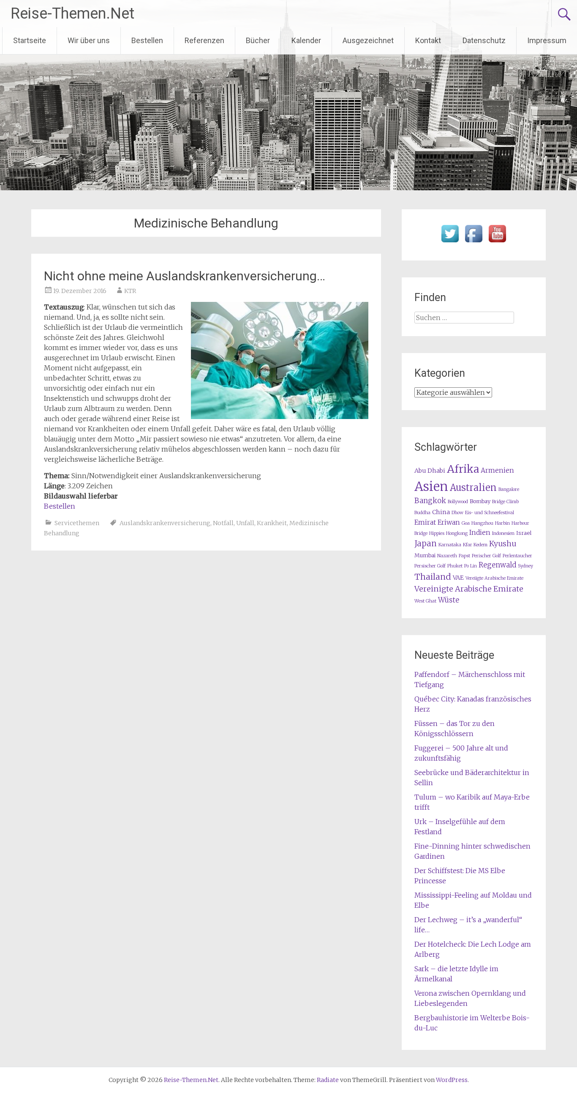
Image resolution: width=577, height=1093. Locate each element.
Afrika (463, 469)
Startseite (29, 40)
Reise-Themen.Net (72, 13)
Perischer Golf (486, 556)
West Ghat (425, 601)
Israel (523, 533)
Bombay (480, 501)
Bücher (258, 40)
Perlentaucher (517, 556)
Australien (473, 487)
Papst (464, 556)
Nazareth (447, 556)
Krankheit (272, 523)
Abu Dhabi (429, 470)
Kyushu (502, 543)
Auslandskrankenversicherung (165, 523)
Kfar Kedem (475, 545)
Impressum (546, 40)
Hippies (436, 533)
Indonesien (503, 533)
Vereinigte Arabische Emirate (468, 589)
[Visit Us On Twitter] (450, 242)
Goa (466, 523)
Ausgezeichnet (368, 40)
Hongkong (457, 533)
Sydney (525, 566)
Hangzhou (482, 523)
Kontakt (428, 40)
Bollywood (458, 501)
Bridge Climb (505, 501)
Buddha (422, 512)
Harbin (502, 523)
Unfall (245, 523)
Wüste (448, 600)
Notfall (223, 523)
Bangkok (430, 500)
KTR (130, 291)
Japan (425, 543)
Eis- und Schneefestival (489, 512)
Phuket (455, 566)
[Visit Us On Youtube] (497, 242)
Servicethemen (76, 523)
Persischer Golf (430, 566)
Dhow (457, 512)
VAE (458, 577)
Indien (479, 533)
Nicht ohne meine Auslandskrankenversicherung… (184, 275)
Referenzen (204, 40)
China (441, 512)
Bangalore (508, 489)
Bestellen (147, 40)
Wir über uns (89, 40)
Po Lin (470, 566)
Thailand (432, 577)
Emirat (425, 522)
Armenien (497, 470)
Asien (431, 486)
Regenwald (497, 565)
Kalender (306, 40)
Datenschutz (484, 40)
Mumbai (424, 555)
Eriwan (449, 522)
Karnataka (449, 545)
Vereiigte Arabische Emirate (494, 578)
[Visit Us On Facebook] (473, 242)
